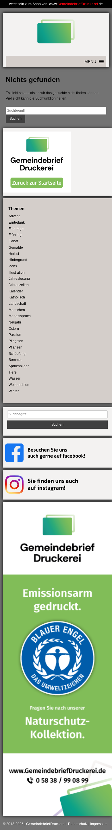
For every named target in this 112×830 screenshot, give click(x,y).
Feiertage (16, 229)
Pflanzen (15, 347)
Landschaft (17, 304)
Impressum (98, 824)
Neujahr (15, 322)
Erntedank (17, 222)
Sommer (15, 360)
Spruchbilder (19, 366)
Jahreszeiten (19, 285)
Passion (15, 335)
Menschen (17, 310)
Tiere (13, 372)
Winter (14, 391)
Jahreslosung (19, 279)
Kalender (16, 291)
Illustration (17, 273)
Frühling (15, 235)
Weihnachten (19, 385)
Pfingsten (16, 341)
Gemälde (16, 247)
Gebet (13, 241)
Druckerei (45, 824)
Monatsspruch (20, 316)
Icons (13, 266)
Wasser (14, 378)
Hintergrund (18, 260)
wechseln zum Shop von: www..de (56, 4)
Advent (14, 216)
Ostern (14, 329)
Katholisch (17, 297)
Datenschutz (78, 824)
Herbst (14, 254)
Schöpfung (17, 354)
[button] (90, 61)
